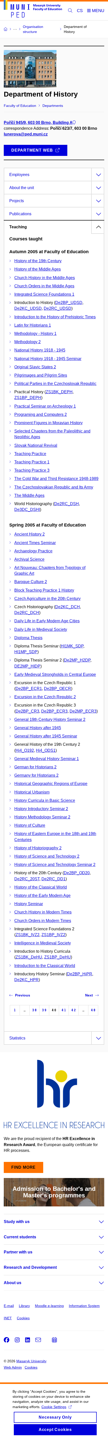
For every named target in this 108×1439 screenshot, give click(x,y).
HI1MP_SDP (25, 652)
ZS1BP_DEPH (27, 398)
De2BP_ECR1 (29, 688)
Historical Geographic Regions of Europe (50, 783)
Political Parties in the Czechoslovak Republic (55, 383)
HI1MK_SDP (72, 646)
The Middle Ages (29, 495)
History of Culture (29, 825)
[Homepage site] (33, 10)
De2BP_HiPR (79, 974)
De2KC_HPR (26, 980)
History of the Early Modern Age (42, 895)
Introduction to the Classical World (44, 966)
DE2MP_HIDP (27, 666)
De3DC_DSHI (27, 509)
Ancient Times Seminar (35, 543)
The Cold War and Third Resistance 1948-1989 (56, 478)
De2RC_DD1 (53, 879)
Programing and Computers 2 (40, 414)
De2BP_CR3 (27, 711)
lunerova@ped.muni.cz (26, 134)
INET (8, 1318)
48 (93, 1010)
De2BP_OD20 (77, 873)
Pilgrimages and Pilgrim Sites (40, 375)
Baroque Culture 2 (30, 582)
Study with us (17, 1221)
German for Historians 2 (35, 767)
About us (12, 1283)
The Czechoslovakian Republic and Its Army (53, 487)
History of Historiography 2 (38, 848)
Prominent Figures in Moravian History (48, 423)
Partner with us (18, 1252)
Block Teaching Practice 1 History (44, 590)
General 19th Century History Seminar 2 (49, 719)
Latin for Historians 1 (32, 325)
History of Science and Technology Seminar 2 (54, 864)
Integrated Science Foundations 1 (44, 294)
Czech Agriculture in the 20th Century (47, 598)
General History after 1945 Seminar (45, 736)
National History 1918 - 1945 (39, 350)
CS (80, 10)
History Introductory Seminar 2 (41, 809)
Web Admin (13, 1367)
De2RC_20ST (26, 879)
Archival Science (29, 559)
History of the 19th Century (38, 261)
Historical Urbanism (31, 792)
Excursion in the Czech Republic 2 (45, 697)
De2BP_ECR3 (54, 711)
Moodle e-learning (49, 1306)
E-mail (9, 1306)
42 (73, 1010)
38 (34, 1010)
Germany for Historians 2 (36, 775)
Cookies (23, 1318)
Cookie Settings (53, 1407)
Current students (20, 1237)
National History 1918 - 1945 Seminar (47, 359)
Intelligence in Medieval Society (42, 943)
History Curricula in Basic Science (44, 800)
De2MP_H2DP (77, 660)
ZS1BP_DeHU (57, 957)
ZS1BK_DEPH (59, 392)
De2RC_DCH (26, 613)
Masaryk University (31, 1361)
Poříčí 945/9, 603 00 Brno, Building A (38, 122)
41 (63, 1010)
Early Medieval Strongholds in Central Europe (55, 674)
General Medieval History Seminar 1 (46, 759)
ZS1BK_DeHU (29, 957)
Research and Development (30, 1267)
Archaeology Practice (33, 551)
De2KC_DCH (67, 607)
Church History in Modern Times (43, 912)
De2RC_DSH (66, 504)
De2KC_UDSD (28, 308)
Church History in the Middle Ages (44, 278)
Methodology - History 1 (35, 333)
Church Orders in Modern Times (42, 921)
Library (24, 1306)
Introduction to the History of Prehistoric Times (55, 317)
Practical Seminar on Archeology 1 (45, 406)
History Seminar (28, 904)
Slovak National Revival (35, 445)
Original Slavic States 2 (35, 367)
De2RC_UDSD (57, 308)
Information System (84, 1306)
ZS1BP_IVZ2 (53, 935)
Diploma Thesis (28, 638)
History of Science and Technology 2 (46, 856)
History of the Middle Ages (37, 269)
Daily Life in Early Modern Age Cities (47, 621)
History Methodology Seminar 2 (42, 817)
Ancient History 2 (29, 534)
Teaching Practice (30, 454)
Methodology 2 (27, 342)
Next (89, 995)
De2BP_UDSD (68, 302)
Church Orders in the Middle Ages (44, 286)
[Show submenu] (96, 1221)
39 (44, 1010)
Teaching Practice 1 (31, 462)
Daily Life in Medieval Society (40, 629)
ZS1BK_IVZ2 (27, 935)
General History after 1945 (37, 728)
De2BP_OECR (57, 688)
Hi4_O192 (25, 750)
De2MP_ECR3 (83, 711)
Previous (22, 995)
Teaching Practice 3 (31, 470)
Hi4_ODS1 (46, 750)
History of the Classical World (40, 887)
